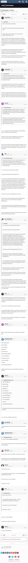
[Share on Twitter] (1, 553)
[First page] (1, 14)
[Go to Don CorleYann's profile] (2, 219)
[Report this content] (24, 18)
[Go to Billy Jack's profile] (2, 450)
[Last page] (26, 14)
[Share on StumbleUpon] (14, 553)
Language (11, 559)
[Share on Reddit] (12, 553)
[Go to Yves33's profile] (2, 103)
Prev (4, 14)
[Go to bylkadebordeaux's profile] (2, 339)
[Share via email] (16, 553)
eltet (2, 11)
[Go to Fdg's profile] (2, 154)
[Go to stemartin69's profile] (2, 18)
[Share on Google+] (6, 553)
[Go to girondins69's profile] (2, 423)
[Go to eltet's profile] (2, 294)
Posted (9, 18)
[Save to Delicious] (10, 553)
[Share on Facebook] (3, 553)
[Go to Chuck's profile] (2, 376)
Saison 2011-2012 (14, 11)
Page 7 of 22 (14, 14)
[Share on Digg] (8, 553)
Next (24, 14)
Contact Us (17, 559)
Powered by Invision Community (14, 561)
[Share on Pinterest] (18, 553)
